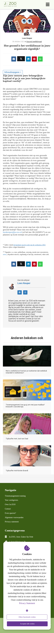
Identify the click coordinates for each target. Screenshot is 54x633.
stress (5, 254)
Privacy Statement (27, 603)
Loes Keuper (27, 38)
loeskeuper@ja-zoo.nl (12, 232)
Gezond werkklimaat (34, 42)
